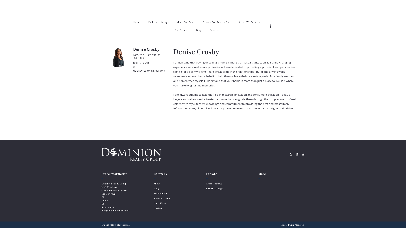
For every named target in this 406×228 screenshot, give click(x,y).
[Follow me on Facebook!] (291, 154)
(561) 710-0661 (142, 62)
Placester (299, 224)
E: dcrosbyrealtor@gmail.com (149, 69)
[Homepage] (203, 8)
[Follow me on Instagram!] (303, 154)
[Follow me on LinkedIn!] (297, 154)
